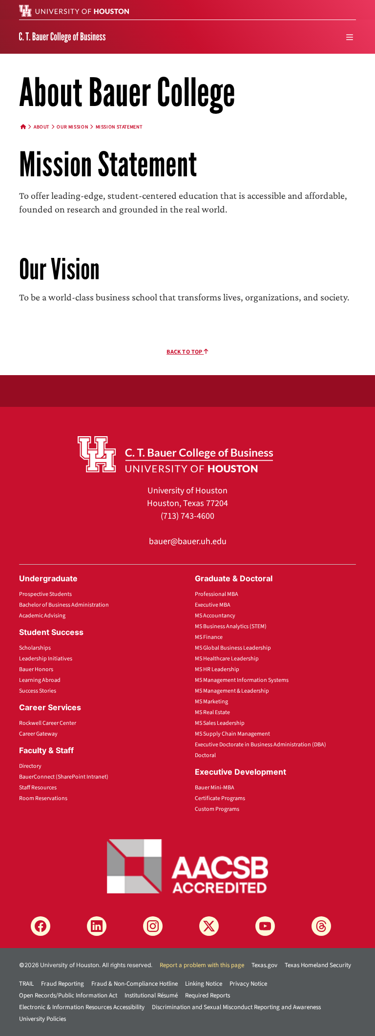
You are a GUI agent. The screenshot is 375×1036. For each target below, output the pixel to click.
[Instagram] (153, 926)
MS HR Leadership (217, 669)
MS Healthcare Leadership (227, 659)
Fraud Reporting (62, 983)
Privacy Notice (248, 983)
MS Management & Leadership (232, 691)
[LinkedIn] (96, 926)
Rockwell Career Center (47, 723)
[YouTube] (265, 926)
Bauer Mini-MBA (214, 787)
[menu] (349, 37)
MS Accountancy (215, 616)
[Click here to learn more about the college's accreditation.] (187, 865)
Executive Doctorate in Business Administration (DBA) (260, 744)
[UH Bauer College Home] (62, 37)
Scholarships (35, 648)
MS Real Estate (212, 712)
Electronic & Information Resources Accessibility (82, 1007)
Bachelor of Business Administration (64, 605)
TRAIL (26, 983)
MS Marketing (211, 702)
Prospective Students (45, 594)
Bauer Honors (36, 669)
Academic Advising (42, 616)
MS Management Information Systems (242, 680)
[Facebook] (40, 926)
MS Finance (209, 637)
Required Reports (207, 995)
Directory (30, 766)
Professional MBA (216, 594)
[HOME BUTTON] (23, 127)
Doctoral (205, 755)
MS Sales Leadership (220, 723)
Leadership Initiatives (45, 659)
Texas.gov (264, 965)
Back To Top (185, 352)
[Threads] (321, 926)
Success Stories (37, 691)
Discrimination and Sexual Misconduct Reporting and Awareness (236, 1007)
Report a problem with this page (202, 965)
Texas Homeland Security (318, 965)
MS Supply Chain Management (232, 734)
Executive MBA (212, 605)
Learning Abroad (40, 680)
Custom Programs (217, 809)
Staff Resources (38, 787)
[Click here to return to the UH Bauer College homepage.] (175, 454)
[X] (209, 926)
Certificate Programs (220, 798)
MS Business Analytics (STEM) (231, 626)
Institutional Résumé (151, 995)
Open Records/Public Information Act (68, 995)
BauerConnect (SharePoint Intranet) (63, 777)
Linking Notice (203, 983)
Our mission (72, 127)
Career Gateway (38, 734)
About (41, 127)
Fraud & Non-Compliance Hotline (134, 983)
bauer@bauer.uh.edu (188, 541)
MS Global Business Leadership (233, 648)
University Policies (42, 1019)
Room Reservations (43, 798)
